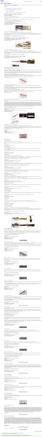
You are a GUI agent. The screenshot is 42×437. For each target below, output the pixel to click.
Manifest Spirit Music (15, 433)
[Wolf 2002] (6, 238)
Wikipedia (14, 17)
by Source (9, 9)
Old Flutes (12, 8)
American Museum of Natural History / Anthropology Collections (15, 20)
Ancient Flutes (14, 8)
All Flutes (9, 8)
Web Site (33, 163)
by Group (12, 9)
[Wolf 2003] (6, 130)
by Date (14, 9)
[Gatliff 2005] (6, 388)
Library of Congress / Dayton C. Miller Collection (13, 234)
